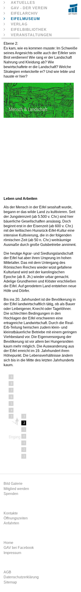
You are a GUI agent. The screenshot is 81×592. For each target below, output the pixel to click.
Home (8, 543)
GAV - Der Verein (29, 8)
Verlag (19, 24)
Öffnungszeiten (16, 518)
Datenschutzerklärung (21, 577)
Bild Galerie (13, 483)
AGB (7, 572)
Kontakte (11, 513)
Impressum (12, 553)
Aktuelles (23, 2)
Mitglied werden (16, 489)
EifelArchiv (24, 13)
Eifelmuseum (25, 19)
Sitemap (10, 582)
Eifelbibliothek (29, 29)
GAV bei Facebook (19, 548)
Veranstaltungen (31, 35)
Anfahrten (11, 523)
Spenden (11, 494)
